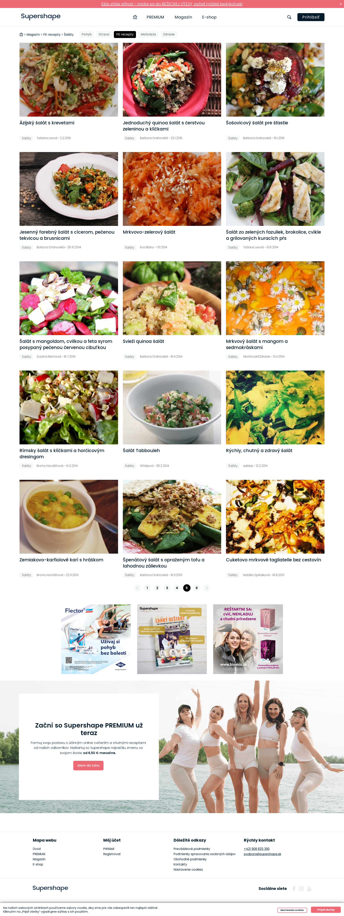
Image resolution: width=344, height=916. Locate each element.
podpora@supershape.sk (262, 854)
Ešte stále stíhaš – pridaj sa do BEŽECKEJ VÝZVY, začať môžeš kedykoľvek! (172, 4)
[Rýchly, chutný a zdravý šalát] (275, 407)
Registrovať (112, 854)
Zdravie (169, 34)
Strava (104, 34)
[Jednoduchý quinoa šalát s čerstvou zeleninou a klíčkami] (172, 80)
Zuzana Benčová (49, 356)
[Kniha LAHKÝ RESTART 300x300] (172, 639)
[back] (137, 588)
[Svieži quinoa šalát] (172, 298)
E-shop (209, 17)
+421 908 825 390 (257, 849)
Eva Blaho (147, 247)
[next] (206, 588)
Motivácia (148, 34)
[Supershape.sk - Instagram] (301, 888)
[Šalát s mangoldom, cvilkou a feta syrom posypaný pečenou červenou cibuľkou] (69, 298)
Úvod (37, 849)
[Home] (135, 17)
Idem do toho (88, 765)
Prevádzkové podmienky (192, 849)
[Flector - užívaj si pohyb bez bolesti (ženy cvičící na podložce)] (96, 639)
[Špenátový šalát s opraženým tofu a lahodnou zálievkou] (172, 517)
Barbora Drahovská (154, 138)
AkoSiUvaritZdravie (256, 356)
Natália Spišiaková (256, 575)
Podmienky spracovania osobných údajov (205, 854)
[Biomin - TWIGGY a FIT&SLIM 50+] (248, 639)
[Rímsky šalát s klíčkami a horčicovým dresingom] (69, 407)
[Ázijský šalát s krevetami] (69, 80)
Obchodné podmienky (190, 859)
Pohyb (87, 34)
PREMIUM (155, 17)
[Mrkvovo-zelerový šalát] (172, 189)
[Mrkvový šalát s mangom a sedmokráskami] (275, 298)
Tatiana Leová (47, 138)
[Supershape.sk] (41, 17)
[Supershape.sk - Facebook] (294, 888)
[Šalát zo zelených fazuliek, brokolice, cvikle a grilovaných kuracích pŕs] (275, 189)
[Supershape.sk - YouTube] (309, 888)
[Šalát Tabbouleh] (172, 407)
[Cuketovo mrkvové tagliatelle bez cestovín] (275, 517)
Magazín (183, 17)
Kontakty (180, 864)
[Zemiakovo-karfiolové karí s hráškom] (69, 517)
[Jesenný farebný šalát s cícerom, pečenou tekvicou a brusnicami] (69, 189)
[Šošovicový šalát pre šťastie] (275, 80)
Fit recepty (125, 34)
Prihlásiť (311, 17)
